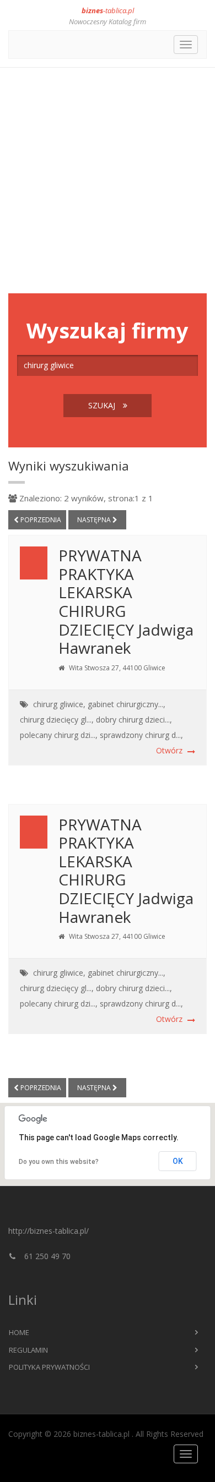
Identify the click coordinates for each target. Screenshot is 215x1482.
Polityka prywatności (49, 1367)
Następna (94, 519)
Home (19, 1332)
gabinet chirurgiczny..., (126, 704)
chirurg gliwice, (59, 704)
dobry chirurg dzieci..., (134, 719)
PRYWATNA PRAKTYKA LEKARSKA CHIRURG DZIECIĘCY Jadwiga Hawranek (126, 601)
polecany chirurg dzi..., (59, 735)
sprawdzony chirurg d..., (141, 735)
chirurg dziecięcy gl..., (57, 719)
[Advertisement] (107, 180)
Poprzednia (40, 519)
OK (178, 1161)
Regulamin (28, 1350)
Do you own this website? (59, 1162)
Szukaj (102, 405)
